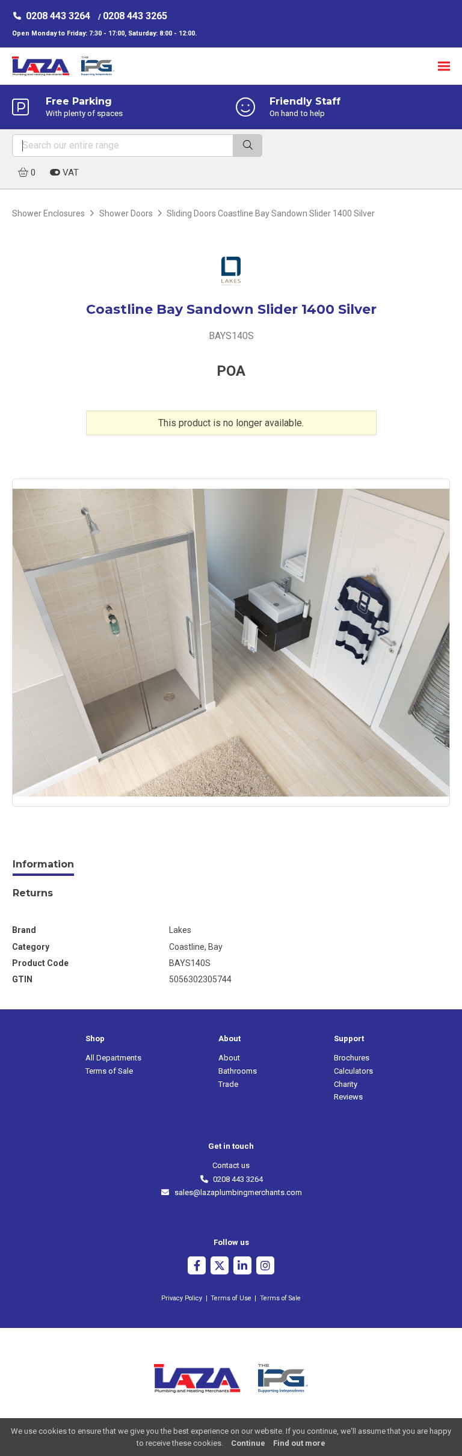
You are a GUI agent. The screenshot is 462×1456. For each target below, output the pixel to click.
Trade (228, 1084)
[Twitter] (220, 1266)
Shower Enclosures (48, 213)
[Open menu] (444, 65)
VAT (69, 172)
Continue (248, 1443)
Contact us (231, 1165)
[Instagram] (265, 1266)
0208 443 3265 (135, 16)
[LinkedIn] (242, 1266)
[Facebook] (197, 1266)
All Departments (113, 1057)
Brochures (351, 1057)
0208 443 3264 (58, 16)
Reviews (348, 1096)
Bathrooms (237, 1070)
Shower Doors (126, 213)
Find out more (299, 1443)
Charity (345, 1084)
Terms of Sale (109, 1070)
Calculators (353, 1070)
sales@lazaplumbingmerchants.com (235, 1192)
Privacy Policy (181, 1298)
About (229, 1057)
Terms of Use (231, 1298)
